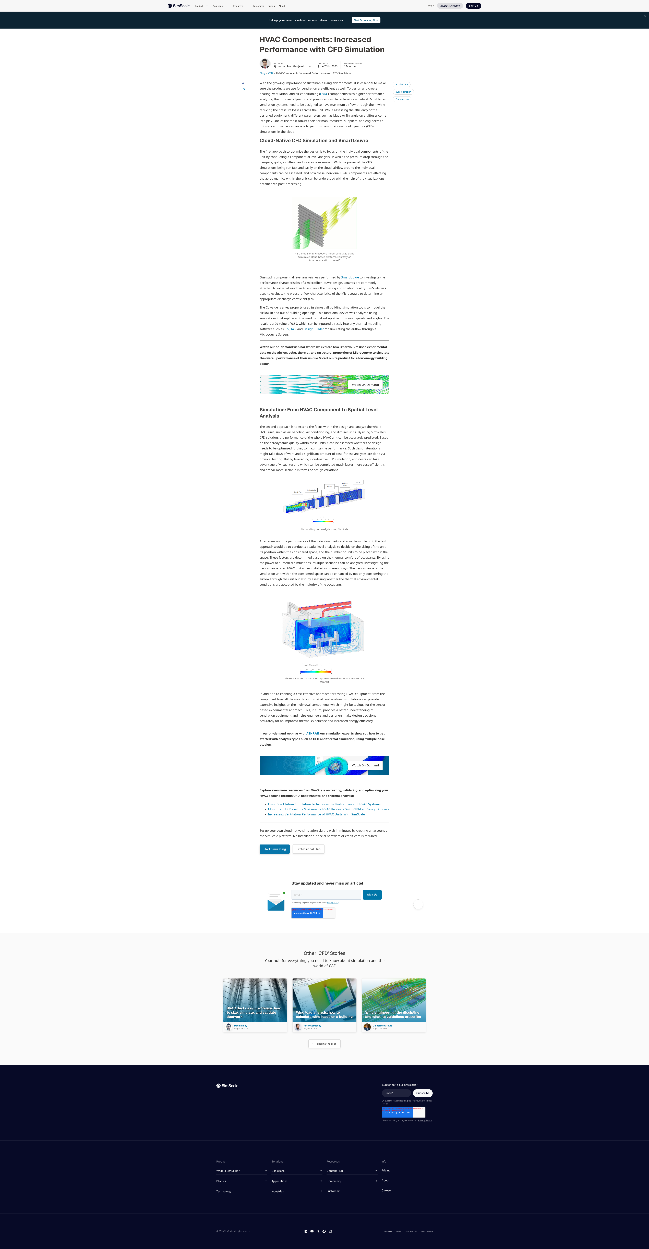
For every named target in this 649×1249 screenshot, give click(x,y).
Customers (258, 5)
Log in (431, 5)
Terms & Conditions (427, 1231)
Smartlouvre (350, 277)
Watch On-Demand (365, 385)
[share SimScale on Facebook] (243, 83)
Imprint (398, 1231)
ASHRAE (312, 733)
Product (199, 5)
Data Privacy (388, 1231)
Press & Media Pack (411, 1231)
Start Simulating (274, 849)
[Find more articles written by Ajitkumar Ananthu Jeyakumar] (265, 63)
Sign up (473, 5)
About (282, 5)
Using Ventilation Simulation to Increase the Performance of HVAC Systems (324, 804)
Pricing (271, 5)
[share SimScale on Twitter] (243, 95)
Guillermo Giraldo (382, 1025)
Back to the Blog (326, 1043)
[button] (241, 1170)
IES (287, 329)
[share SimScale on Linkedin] (243, 89)
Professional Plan (308, 849)
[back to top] (418, 904)
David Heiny (240, 1025)
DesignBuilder (314, 329)
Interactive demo (450, 5)
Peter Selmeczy (312, 1025)
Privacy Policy (333, 902)
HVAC (324, 94)
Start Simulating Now (366, 20)
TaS (293, 329)
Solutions (218, 5)
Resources (238, 5)
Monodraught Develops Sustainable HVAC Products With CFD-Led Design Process (328, 809)
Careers (387, 1190)
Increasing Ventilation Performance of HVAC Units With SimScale (316, 814)
